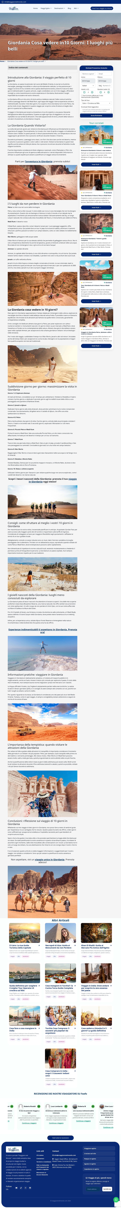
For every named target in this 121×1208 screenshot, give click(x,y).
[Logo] (14, 8)
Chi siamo (39, 1155)
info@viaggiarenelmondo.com (15, 2)
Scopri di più (95, 164)
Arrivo (83, 77)
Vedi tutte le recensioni (60, 1138)
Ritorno (100, 77)
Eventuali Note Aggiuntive (90, 107)
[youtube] (16, 1188)
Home (35, 8)
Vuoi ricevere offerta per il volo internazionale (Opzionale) (92, 96)
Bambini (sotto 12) (104, 89)
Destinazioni (59, 8)
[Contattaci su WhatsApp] (116, 1199)
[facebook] (30, 1188)
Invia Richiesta (96, 115)
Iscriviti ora (107, 1189)
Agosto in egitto (90, 1164)
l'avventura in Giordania (38, 161)
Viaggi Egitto (45, 8)
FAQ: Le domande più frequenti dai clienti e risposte (42, 1167)
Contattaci (40, 1158)
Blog (69, 8)
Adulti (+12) (85, 89)
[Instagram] (25, 1188)
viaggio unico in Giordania (49, 859)
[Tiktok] (20, 1188)
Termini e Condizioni (43, 1162)
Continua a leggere (94, 1123)
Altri (75, 8)
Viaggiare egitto (90, 1148)
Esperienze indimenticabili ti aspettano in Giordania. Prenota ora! (43, 631)
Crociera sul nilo (90, 1153)
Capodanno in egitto (91, 1169)
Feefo (84, 1093)
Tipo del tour (85, 100)
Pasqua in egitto (90, 1159)
